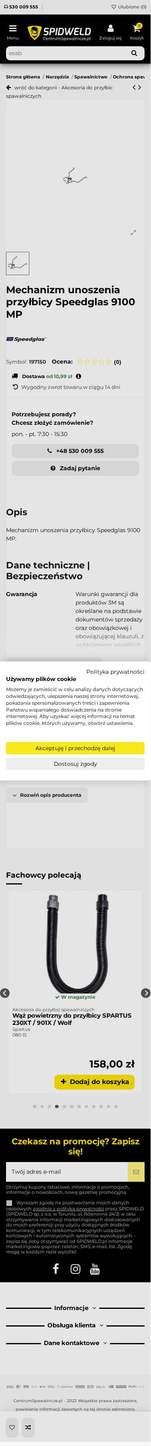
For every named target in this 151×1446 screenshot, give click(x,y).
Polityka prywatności (115, 671)
